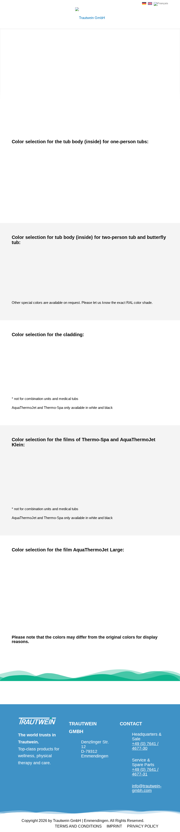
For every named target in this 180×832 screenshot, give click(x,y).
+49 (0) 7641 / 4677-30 (145, 746)
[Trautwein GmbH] (90, 17)
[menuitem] (78, 826)
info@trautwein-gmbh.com (146, 788)
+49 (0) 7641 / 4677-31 (145, 771)
